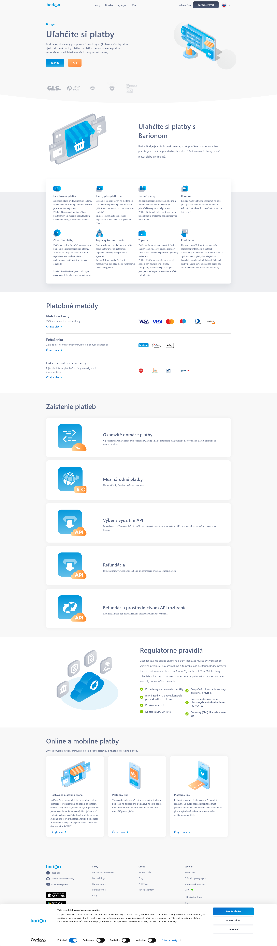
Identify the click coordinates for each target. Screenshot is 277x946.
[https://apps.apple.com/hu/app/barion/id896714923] (56, 895)
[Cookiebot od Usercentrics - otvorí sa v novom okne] (38, 940)
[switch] (101, 940)
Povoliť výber (233, 920)
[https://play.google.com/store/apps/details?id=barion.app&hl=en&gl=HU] (56, 904)
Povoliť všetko (233, 911)
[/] (53, 867)
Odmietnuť (233, 929)
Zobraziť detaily (169, 940)
